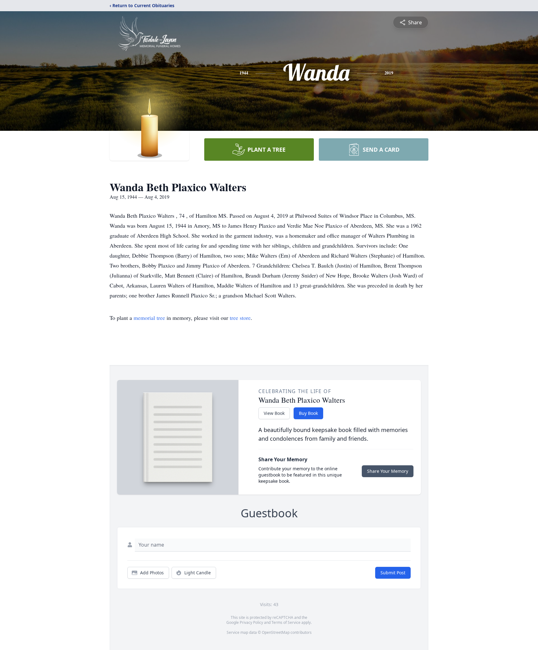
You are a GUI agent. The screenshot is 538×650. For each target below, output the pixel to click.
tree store (240, 317)
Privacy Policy (251, 622)
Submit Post (392, 573)
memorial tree (149, 317)
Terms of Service (285, 622)
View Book (274, 413)
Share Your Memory (387, 471)
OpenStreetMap (276, 632)
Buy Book (308, 413)
